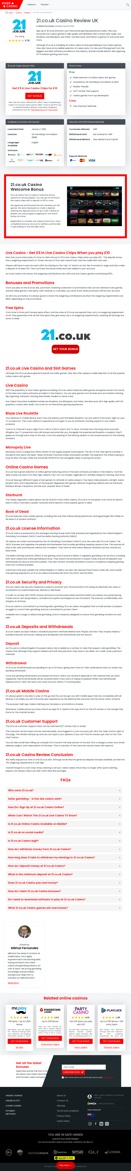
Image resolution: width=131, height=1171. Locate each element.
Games (44, 4)
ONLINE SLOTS (13, 1100)
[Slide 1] (97, 222)
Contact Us (62, 1100)
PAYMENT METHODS (11, 1112)
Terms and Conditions (68, 1110)
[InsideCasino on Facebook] (95, 1123)
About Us (61, 1095)
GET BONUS (35, 96)
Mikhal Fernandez (24, 948)
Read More (13, 982)
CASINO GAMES (13, 1105)
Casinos (31, 4)
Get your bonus (19, 1041)
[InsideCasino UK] (11, 4)
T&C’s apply (108, 1077)
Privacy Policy (64, 1115)
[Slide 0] (92, 222)
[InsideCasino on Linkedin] (101, 1123)
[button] (127, 4)
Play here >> (65, 1165)
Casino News (63, 1121)
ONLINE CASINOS (14, 1095)
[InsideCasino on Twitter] (107, 1123)
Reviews (27, 12)
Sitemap (61, 1105)
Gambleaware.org (39, 110)
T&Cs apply (53, 110)
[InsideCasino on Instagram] (90, 1123)
